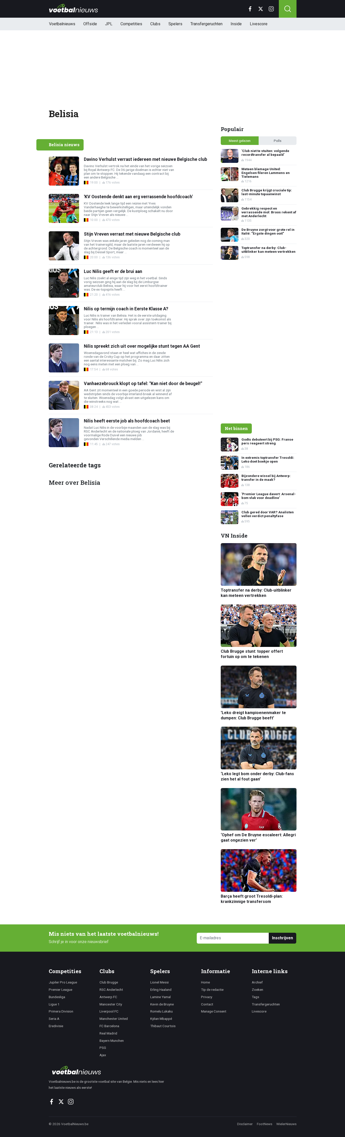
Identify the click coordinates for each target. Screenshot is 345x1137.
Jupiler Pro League (63, 982)
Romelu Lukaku (161, 1011)
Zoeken (257, 990)
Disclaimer (245, 1124)
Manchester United (114, 1019)
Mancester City (111, 1004)
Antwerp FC (108, 997)
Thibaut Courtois (163, 1026)
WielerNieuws (286, 1124)
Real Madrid (108, 1033)
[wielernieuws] (109, 1070)
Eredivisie (56, 1026)
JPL (108, 23)
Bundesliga (57, 997)
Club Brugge (109, 982)
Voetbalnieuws (62, 23)
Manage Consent (213, 1011)
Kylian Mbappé (161, 1019)
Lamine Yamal (160, 997)
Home (205, 982)
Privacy (206, 997)
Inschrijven (282, 938)
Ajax (103, 1055)
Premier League (60, 990)
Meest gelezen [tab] (240, 141)
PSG (103, 1048)
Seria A (54, 1019)
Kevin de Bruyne (162, 1004)
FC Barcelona (109, 1026)
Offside (90, 23)
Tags (255, 997)
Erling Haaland (160, 990)
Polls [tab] (277, 141)
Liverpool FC (109, 1011)
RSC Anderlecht (111, 990)
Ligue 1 (54, 1004)
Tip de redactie (212, 990)
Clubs (155, 23)
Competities (131, 23)
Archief (257, 982)
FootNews (264, 1124)
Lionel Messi (159, 982)
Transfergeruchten (206, 23)
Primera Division (61, 1011)
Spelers (175, 23)
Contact (207, 1004)
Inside (236, 23)
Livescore (258, 23)
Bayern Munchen (112, 1041)
